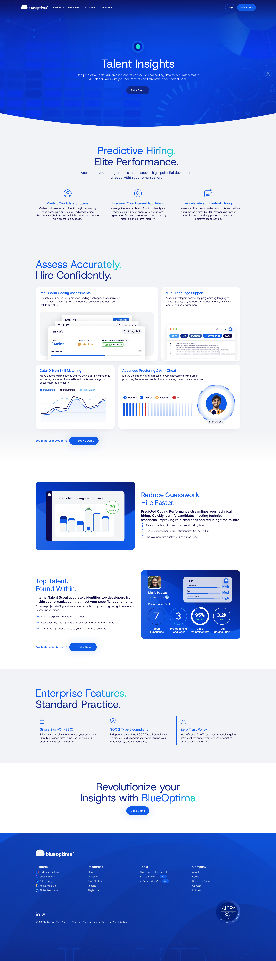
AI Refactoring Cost (153, 881)
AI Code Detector (152, 876)
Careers (196, 876)
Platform (42, 867)
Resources (95, 867)
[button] (58, 7)
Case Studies (95, 881)
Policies (196, 890)
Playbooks (93, 890)
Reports (92, 885)
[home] (34, 7)
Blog (90, 872)
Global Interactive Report (153, 872)
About (195, 872)
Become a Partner (202, 881)
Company (199, 867)
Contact (196, 885)
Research (93, 876)
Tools (144, 867)
